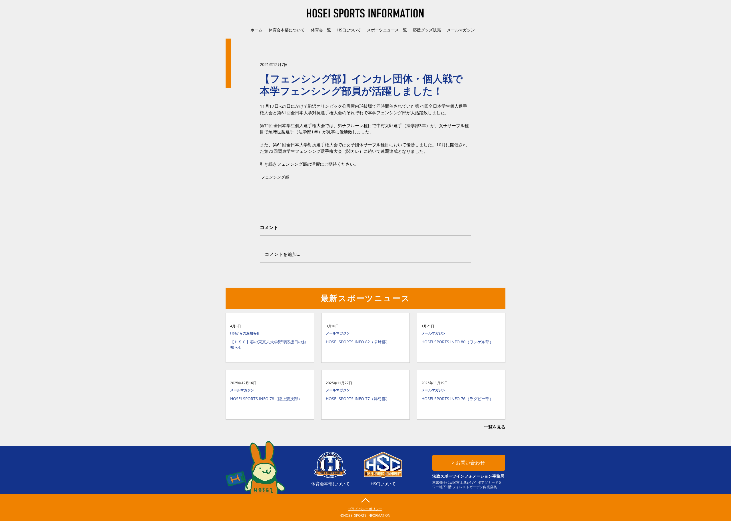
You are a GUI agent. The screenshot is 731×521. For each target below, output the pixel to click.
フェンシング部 (275, 177)
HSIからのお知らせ (245, 333)
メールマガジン (338, 333)
